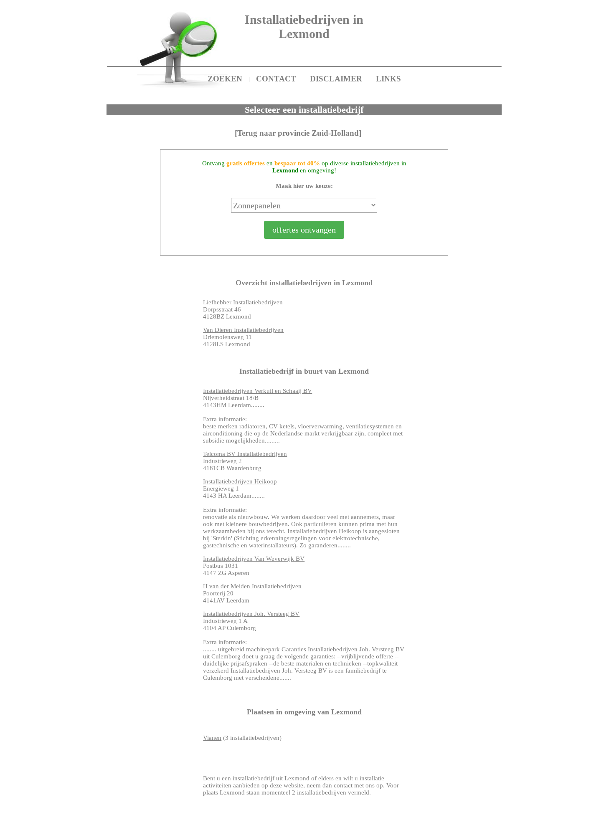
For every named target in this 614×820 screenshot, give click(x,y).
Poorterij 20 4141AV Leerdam (252, 593)
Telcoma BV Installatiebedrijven (245, 453)
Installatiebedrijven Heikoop (240, 481)
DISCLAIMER (336, 78)
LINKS (388, 78)
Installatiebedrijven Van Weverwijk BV (253, 558)
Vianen (212, 737)
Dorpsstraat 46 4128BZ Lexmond (243, 309)
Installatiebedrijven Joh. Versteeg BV (251, 613)
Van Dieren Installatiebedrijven (243, 329)
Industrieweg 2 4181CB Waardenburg (245, 460)
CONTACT (276, 78)
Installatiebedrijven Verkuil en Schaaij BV (257, 390)
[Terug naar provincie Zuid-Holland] (298, 133)
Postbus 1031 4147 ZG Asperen (253, 565)
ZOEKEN (225, 78)
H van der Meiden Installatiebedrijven (252, 586)
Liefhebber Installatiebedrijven (243, 302)
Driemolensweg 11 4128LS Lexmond (243, 336)
